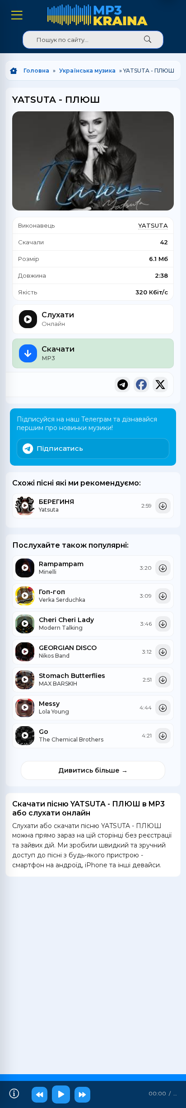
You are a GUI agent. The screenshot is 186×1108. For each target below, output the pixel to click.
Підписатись (60, 448)
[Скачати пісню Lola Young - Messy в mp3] (163, 707)
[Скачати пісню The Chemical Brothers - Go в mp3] (163, 735)
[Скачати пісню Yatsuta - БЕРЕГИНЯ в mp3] (163, 505)
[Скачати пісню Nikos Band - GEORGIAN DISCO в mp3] (163, 651)
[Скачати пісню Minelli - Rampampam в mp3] (163, 568)
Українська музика (87, 70)
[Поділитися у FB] (141, 384)
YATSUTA (153, 225)
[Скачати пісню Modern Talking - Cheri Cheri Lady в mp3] (163, 624)
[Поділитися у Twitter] (160, 384)
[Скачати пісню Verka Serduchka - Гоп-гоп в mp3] (163, 596)
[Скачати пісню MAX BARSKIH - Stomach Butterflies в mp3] (163, 679)
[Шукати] (147, 40)
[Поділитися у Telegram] (122, 384)
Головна (36, 70)
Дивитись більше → (93, 770)
